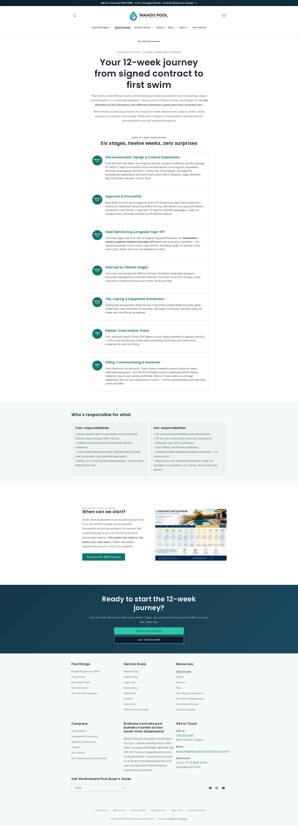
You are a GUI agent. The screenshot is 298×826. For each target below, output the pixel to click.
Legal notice (176, 810)
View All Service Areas (136, 709)
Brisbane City (131, 671)
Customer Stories (185, 709)
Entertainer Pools (80, 682)
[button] (74, 15)
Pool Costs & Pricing (187, 704)
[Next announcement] (225, 3)
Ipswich (128, 698)
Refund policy (119, 810)
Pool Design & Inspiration (190, 693)
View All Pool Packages (84, 693)
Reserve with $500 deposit (103, 556)
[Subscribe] (123, 787)
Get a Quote (78, 753)
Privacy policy (101, 810)
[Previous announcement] (72, 3)
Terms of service (138, 810)
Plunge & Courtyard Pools (85, 671)
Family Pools (78, 676)
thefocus (183, 819)
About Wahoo (78, 731)
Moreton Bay (131, 687)
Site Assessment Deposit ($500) (89, 758)
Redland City (131, 676)
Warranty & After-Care (83, 741)
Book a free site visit (149, 630)
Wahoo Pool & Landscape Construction (137, 819)
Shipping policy (158, 810)
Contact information (196, 810)
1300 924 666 (184, 735)
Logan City (130, 682)
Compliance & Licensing (84, 736)
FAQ (178, 687)
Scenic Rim (130, 704)
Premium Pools (79, 687)
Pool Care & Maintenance (190, 698)
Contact (75, 747)
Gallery (180, 676)
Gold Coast (130, 693)
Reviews (180, 682)
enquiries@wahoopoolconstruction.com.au (202, 751)
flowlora (173, 819)
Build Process (183, 671)
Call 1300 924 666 (149, 639)
